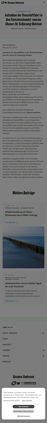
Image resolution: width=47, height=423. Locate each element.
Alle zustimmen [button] (23, 406)
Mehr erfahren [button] (27, 400)
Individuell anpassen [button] (23, 416)
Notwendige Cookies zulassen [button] (23, 411)
